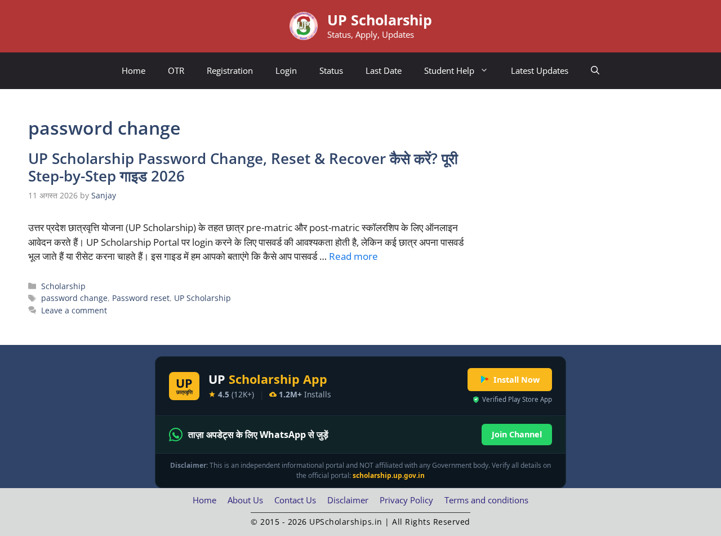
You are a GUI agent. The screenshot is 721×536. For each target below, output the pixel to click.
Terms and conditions (486, 500)
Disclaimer (347, 500)
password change (74, 298)
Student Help (449, 70)
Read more (353, 256)
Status (331, 70)
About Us (245, 500)
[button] (595, 70)
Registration (230, 70)
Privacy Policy (406, 500)
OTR (176, 70)
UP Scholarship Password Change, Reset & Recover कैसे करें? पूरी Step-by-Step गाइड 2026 (243, 167)
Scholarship (63, 286)
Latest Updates (539, 70)
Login (286, 70)
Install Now (516, 379)
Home (133, 70)
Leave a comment (74, 310)
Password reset (141, 298)
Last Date (384, 70)
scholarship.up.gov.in (389, 475)
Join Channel (517, 434)
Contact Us (295, 500)
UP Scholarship (379, 19)
